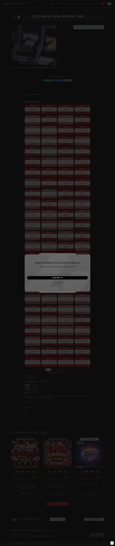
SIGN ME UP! (57, 277)
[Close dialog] (88, 256)
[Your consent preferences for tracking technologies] (112, 543)
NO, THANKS (58, 282)
